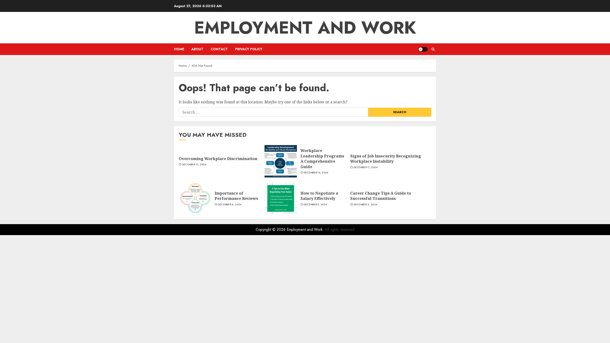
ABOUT (197, 49)
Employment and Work (305, 27)
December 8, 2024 (230, 204)
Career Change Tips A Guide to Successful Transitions (380, 196)
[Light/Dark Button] (423, 49)
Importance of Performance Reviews (236, 196)
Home (179, 49)
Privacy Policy (249, 49)
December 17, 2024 (194, 164)
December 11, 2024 (366, 167)
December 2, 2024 (365, 204)
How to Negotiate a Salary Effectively (319, 196)
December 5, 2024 (315, 204)
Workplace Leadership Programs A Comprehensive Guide (322, 158)
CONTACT (219, 49)
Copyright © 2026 (271, 229)
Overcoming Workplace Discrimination (218, 158)
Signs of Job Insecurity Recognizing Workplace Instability (385, 158)
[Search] (433, 49)
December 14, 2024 (316, 172)
